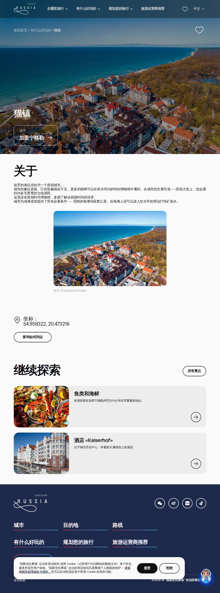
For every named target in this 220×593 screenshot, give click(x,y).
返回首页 (20, 30)
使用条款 (19, 580)
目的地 (70, 525)
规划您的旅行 (78, 542)
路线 (118, 525)
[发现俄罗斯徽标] (24, 9)
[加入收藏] (199, 30)
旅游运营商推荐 (130, 542)
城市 (19, 525)
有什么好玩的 (40, 30)
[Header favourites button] (185, 9)
